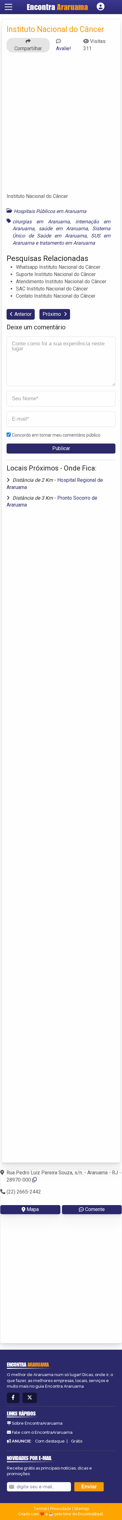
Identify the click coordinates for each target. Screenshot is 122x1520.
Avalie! (63, 48)
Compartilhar (28, 48)
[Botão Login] (100, 7)
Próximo (52, 314)
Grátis (76, 1441)
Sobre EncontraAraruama (37, 1423)
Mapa (33, 1209)
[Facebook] (13, 1398)
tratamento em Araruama (67, 243)
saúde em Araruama (63, 228)
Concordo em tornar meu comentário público (56, 435)
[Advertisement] (61, 125)
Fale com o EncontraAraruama (42, 1432)
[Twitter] (30, 1398)
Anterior (23, 314)
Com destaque (50, 1441)
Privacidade (60, 1509)
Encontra (57, 7)
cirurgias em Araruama (41, 222)
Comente (95, 1209)
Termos (40, 1509)
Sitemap (81, 1509)
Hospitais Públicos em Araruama (50, 211)
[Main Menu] (8, 7)
